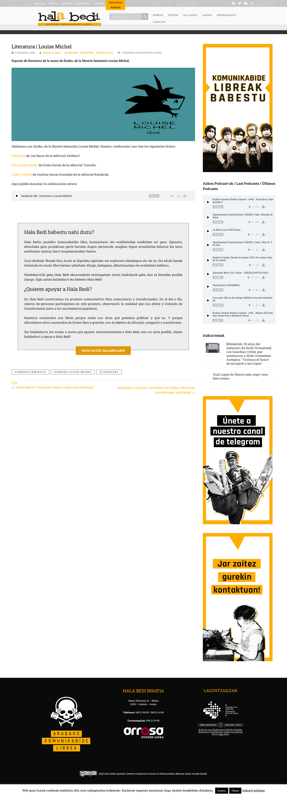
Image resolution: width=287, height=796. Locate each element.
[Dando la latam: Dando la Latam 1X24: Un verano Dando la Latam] (208, 260)
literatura (110, 371)
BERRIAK (158, 15)
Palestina (18, 156)
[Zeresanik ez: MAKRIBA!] (208, 286)
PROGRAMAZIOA (226, 15)
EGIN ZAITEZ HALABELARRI (103, 350)
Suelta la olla (51, 52)
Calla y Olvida (22, 174)
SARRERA (99, 3)
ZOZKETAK (159, 21)
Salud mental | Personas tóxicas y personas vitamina (54, 387)
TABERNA (66, 3)
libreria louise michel (73, 371)
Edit (15, 383)
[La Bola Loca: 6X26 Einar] (208, 231)
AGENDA (207, 15)
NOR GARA (39, 3)
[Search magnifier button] (145, 16)
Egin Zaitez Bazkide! (115, 5)
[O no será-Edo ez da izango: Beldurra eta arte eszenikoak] (208, 300)
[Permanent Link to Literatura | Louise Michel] (103, 104)
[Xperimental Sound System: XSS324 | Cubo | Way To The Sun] (208, 245)
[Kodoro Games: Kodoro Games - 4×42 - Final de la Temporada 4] (208, 202)
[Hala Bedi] (69, 18)
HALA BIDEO (190, 15)
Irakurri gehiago (253, 790)
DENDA (53, 3)
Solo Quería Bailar (25, 165)
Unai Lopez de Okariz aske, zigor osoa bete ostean (240, 376)
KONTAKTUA (83, 3)
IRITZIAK (173, 15)
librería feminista (31, 371)
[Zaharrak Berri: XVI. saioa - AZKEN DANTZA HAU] (208, 274)
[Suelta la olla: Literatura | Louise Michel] (16, 196)
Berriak (73, 52)
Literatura (87, 52)
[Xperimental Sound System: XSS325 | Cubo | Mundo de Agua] (208, 217)
